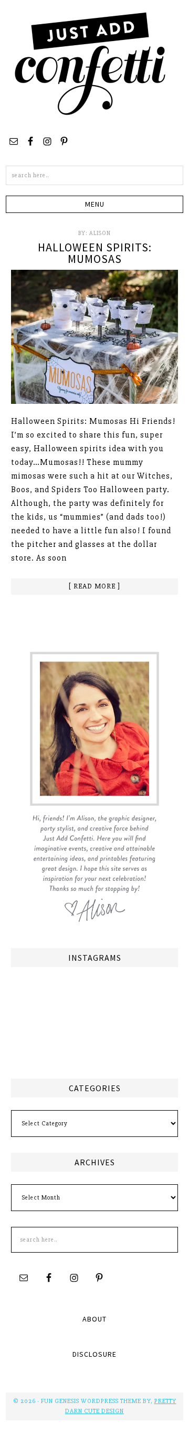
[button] (94, 204)
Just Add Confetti (90, 63)
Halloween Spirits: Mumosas (95, 253)
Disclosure (94, 1354)
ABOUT (94, 1319)
